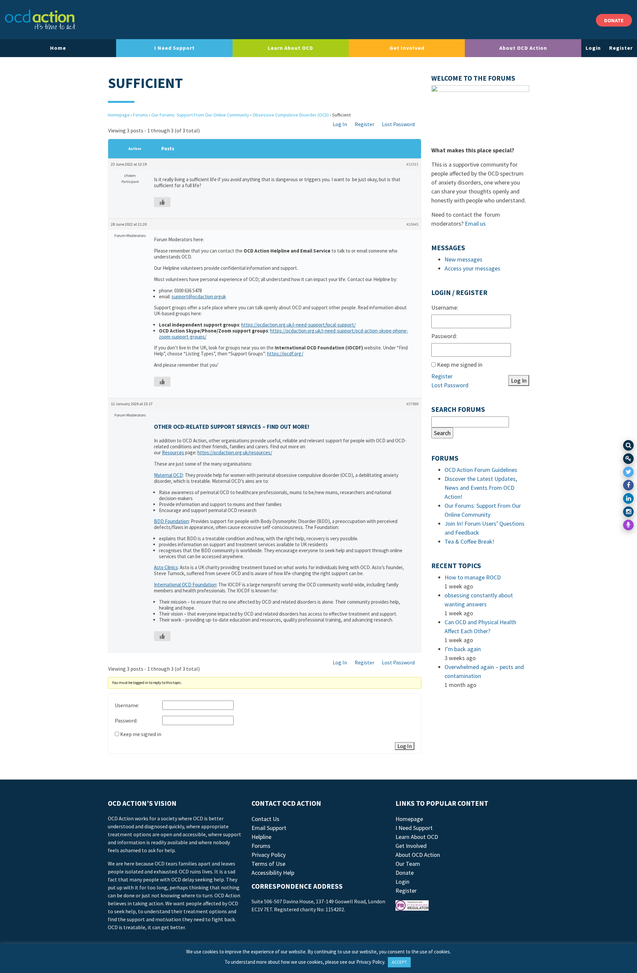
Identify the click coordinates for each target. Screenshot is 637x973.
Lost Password (398, 124)
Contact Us (265, 819)
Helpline (261, 837)
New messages (463, 259)
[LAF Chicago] (40, 19)
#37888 (412, 403)
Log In (340, 124)
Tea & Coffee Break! (469, 541)
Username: (127, 705)
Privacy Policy (268, 855)
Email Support (268, 828)
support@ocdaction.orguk (199, 296)
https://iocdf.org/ (285, 353)
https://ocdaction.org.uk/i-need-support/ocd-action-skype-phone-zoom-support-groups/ (283, 334)
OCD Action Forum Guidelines (481, 470)
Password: (126, 720)
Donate (404, 872)
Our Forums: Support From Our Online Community (200, 115)
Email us (475, 223)
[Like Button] (162, 202)
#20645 (412, 224)
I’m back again (463, 649)
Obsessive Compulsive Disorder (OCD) (290, 115)
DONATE (614, 20)
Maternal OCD (168, 475)
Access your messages (472, 268)
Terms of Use (268, 863)
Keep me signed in (140, 734)
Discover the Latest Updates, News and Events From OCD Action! (481, 487)
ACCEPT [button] (399, 962)
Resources (173, 452)
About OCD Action (523, 47)
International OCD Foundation (185, 584)
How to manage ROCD (473, 577)
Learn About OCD (290, 47)
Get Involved (406, 47)
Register (621, 47)
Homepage (119, 115)
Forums (140, 115)
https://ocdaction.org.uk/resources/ (234, 452)
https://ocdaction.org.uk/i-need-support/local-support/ (298, 325)
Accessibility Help (272, 872)
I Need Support (174, 47)
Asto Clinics (166, 567)
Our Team (407, 863)
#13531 (412, 164)
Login (593, 47)
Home (58, 47)
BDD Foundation (171, 521)
